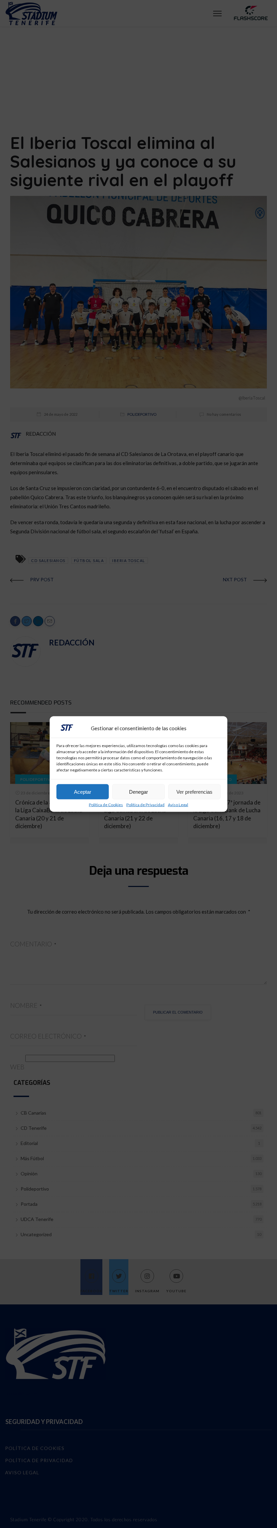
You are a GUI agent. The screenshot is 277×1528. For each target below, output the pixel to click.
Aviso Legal (178, 805)
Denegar (138, 791)
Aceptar (82, 791)
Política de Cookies (106, 805)
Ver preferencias (194, 791)
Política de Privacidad (145, 805)
